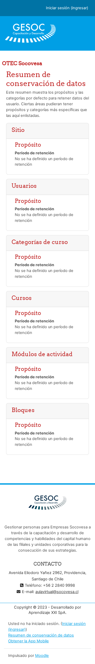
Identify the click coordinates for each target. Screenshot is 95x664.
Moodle (42, 655)
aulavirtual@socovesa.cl (56, 591)
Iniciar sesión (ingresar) (67, 8)
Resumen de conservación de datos (41, 635)
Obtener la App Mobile (28, 641)
